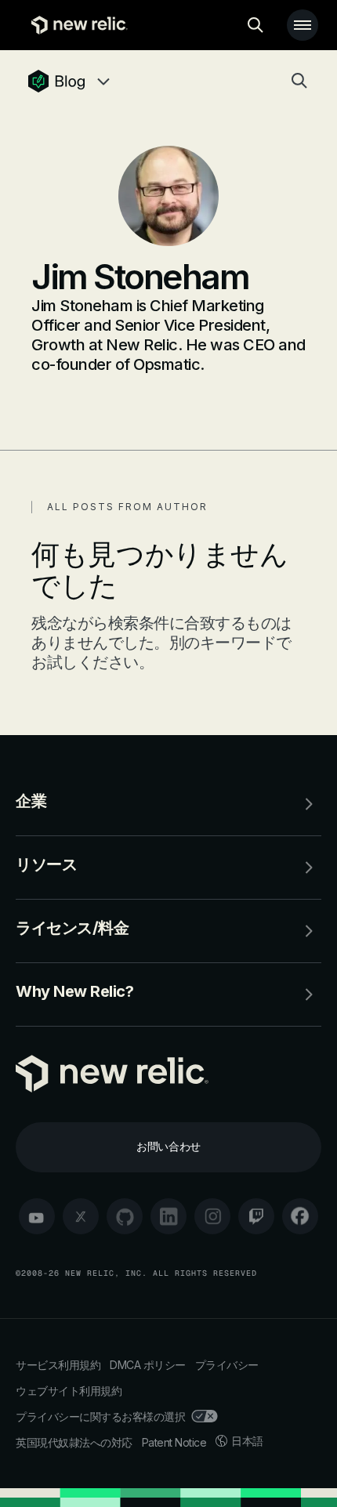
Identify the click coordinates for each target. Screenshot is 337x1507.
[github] (124, 1216)
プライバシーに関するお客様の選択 (100, 1416)
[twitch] (256, 1216)
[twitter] (81, 1216)
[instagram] (212, 1216)
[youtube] (37, 1216)
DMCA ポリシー (148, 1364)
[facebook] (300, 1216)
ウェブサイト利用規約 (68, 1390)
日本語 (247, 1440)
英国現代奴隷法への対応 (74, 1442)
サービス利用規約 (58, 1364)
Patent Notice (174, 1442)
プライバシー (227, 1364)
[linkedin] (168, 1216)
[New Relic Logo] (76, 25)
